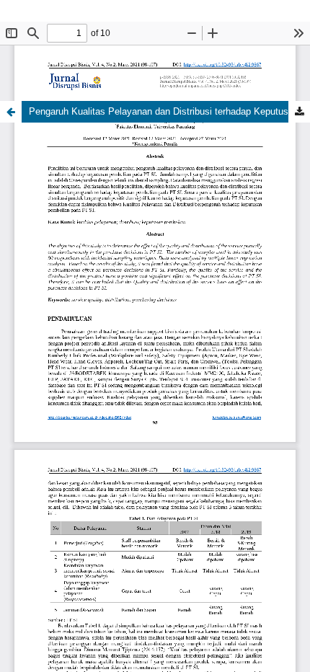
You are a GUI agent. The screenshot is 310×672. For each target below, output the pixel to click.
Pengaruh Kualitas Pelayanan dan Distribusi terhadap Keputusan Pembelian (169, 111)
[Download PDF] (299, 112)
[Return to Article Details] (11, 112)
